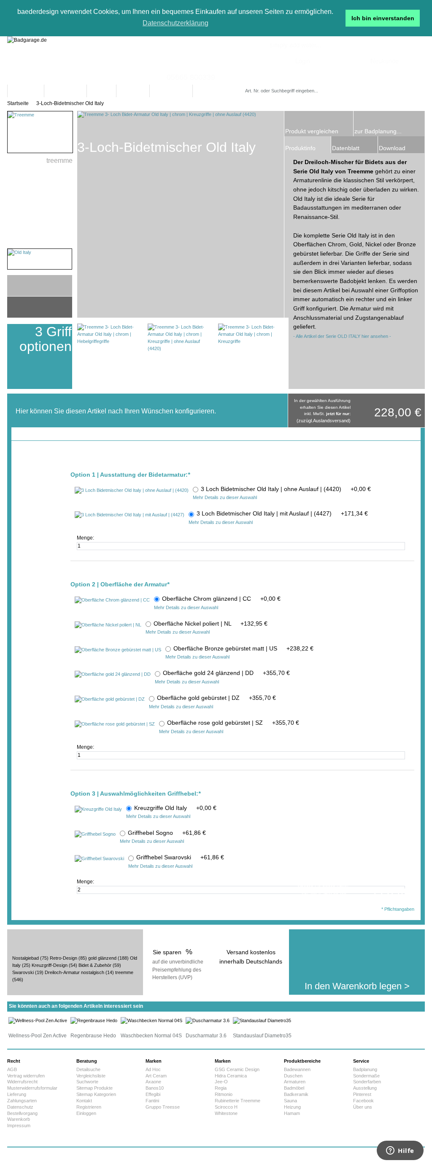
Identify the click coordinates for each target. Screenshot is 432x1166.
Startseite (18, 103)
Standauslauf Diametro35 (262, 1036)
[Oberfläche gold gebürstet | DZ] (110, 699)
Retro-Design (63, 958)
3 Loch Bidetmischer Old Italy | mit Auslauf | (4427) (282, 513)
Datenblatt (345, 148)
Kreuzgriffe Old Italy (175, 807)
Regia (221, 1087)
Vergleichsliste (90, 1075)
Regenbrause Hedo (93, 1036)
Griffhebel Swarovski (180, 857)
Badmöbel (294, 1087)
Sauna (290, 1100)
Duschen (293, 1075)
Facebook (363, 1100)
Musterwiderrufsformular (32, 1087)
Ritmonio (223, 1094)
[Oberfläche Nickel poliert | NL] (108, 625)
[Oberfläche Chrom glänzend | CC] (112, 600)
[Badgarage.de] (216, 60)
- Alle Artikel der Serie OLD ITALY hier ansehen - (342, 336)
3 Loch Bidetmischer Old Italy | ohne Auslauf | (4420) (286, 489)
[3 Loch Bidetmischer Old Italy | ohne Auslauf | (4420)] (132, 490)
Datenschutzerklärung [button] (175, 23)
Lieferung (16, 1094)
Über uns (362, 1106)
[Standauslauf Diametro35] (262, 1020)
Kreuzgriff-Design (50, 965)
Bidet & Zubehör (94, 965)
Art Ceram (156, 1075)
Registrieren (88, 1106)
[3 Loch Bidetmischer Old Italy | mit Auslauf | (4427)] (129, 515)
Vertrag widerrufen (26, 1075)
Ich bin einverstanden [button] (382, 18)
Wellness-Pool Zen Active (37, 1036)
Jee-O (221, 1081)
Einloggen (86, 1113)
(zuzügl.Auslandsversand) (324, 420)
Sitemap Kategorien (96, 1094)
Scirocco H (226, 1106)
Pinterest (362, 1094)
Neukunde (384, 61)
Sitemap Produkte (94, 1087)
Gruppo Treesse (163, 1106)
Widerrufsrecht (22, 1081)
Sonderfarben (367, 1081)
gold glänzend (102, 958)
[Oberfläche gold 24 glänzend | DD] (113, 674)
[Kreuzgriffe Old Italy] (98, 809)
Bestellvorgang (22, 1113)
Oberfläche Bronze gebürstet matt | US (243, 648)
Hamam (292, 1113)
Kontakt (84, 1100)
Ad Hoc (153, 1069)
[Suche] (344, 91)
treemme (124, 972)
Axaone (153, 1081)
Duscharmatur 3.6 (206, 1036)
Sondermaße (366, 1075)
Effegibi (153, 1094)
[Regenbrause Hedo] (93, 1020)
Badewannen (297, 1069)
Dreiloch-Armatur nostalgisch (74, 972)
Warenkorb (18, 1119)
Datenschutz (20, 1106)
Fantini (152, 1100)
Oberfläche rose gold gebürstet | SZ (233, 722)
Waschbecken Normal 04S (151, 1036)
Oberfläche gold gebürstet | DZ (216, 697)
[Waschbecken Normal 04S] (151, 1020)
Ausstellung (365, 1087)
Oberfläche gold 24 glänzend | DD (226, 672)
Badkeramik (296, 1094)
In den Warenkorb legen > (357, 986)
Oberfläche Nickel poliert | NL (210, 623)
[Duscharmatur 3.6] (208, 1020)
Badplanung (365, 1069)
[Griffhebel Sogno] (95, 834)
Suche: (247, 82)
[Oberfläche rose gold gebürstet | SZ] (115, 724)
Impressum (18, 1125)
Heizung (292, 1106)
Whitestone (226, 1113)
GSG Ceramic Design (237, 1069)
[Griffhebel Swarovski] (99, 858)
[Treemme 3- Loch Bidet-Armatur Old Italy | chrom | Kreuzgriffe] (251, 356)
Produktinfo (300, 148)
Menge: (86, 538)
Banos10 (155, 1087)
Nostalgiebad (25, 958)
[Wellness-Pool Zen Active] (37, 1020)
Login (302, 61)
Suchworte (87, 1081)
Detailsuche (88, 1069)
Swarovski (23, 972)
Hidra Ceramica (231, 1075)
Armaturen (294, 1081)
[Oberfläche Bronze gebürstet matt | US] (118, 650)
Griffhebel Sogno (167, 832)
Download (392, 148)
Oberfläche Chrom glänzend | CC (221, 598)
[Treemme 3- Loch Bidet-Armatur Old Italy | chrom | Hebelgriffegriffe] (110, 356)
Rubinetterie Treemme (237, 1100)
